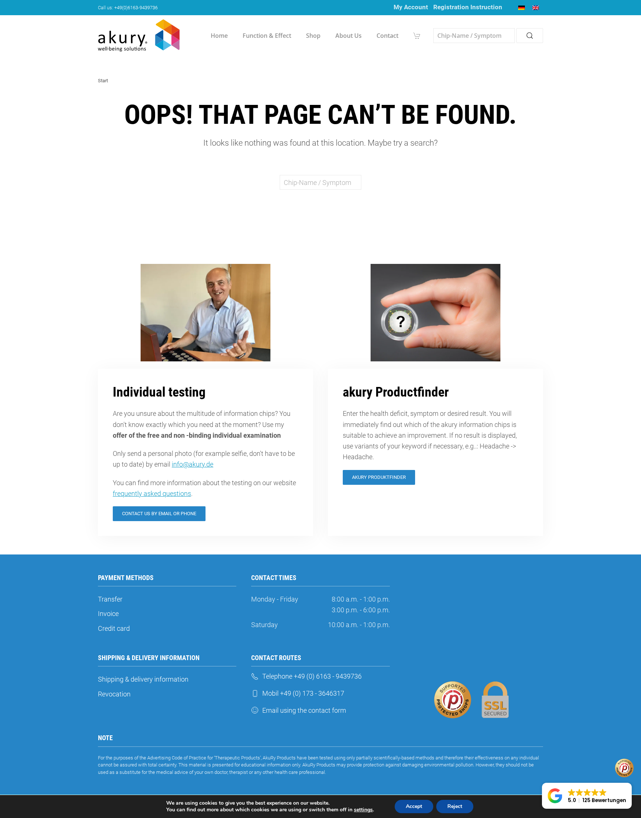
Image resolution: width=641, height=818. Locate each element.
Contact (387, 36)
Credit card (114, 628)
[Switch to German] (522, 7)
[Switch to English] (536, 7)
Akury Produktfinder (379, 477)
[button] (587, 796)
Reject (454, 806)
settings (363, 810)
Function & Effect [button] (267, 36)
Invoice (108, 613)
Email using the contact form (304, 710)
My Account (411, 7)
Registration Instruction (467, 7)
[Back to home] (139, 35)
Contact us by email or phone (159, 513)
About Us (348, 36)
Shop (313, 36)
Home (219, 36)
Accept (414, 806)
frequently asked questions (152, 493)
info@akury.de (192, 464)
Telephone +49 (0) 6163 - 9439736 (312, 676)
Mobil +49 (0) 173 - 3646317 (303, 693)
